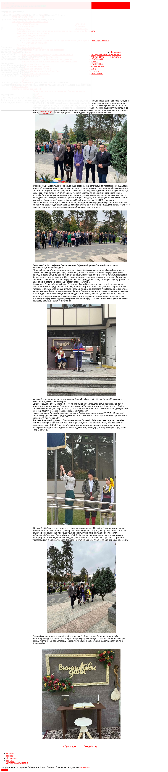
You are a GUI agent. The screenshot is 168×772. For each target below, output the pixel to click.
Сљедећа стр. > (91, 746)
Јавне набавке (96, 74)
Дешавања (115, 52)
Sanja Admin (85, 767)
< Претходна (69, 746)
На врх (4, 770)
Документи (94, 71)
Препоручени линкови (99, 55)
